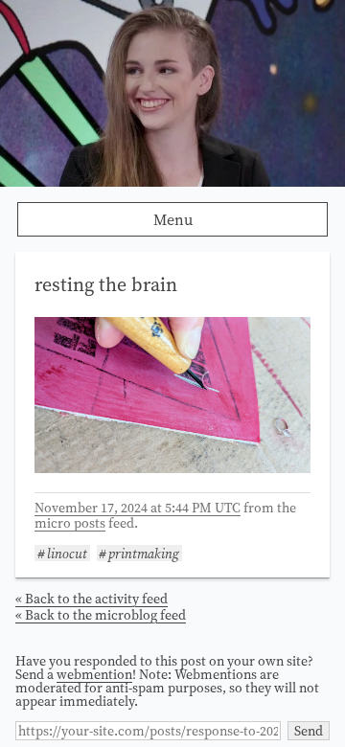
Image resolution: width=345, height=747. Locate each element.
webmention (94, 674)
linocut (67, 553)
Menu (173, 219)
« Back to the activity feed (91, 598)
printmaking (143, 553)
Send (308, 730)
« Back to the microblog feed (100, 614)
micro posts (69, 522)
